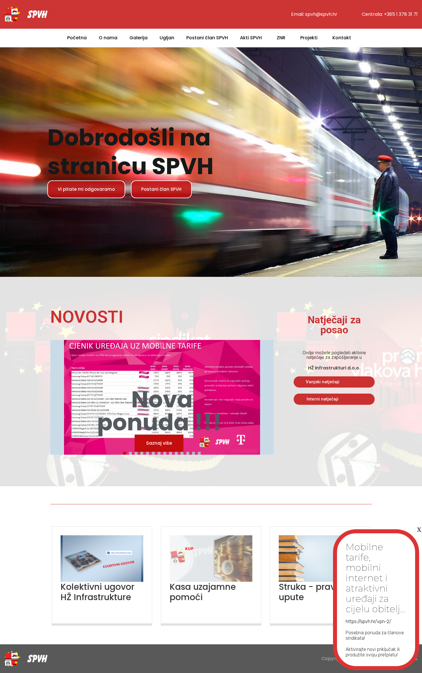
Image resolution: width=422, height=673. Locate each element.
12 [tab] (189, 452)
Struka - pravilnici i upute (319, 592)
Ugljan (167, 37)
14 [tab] (201, 452)
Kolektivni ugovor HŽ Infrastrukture (97, 592)
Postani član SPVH (207, 37)
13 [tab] (195, 452)
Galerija (138, 37)
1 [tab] (126, 452)
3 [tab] (137, 452)
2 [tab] (132, 452)
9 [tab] (172, 452)
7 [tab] (160, 452)
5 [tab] (149, 452)
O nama (108, 37)
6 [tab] (155, 452)
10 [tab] (178, 452)
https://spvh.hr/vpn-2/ (368, 621)
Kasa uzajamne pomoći (203, 592)
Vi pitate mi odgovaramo (86, 189)
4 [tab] (143, 452)
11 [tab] (183, 452)
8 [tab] (166, 452)
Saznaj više (159, 443)
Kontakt (341, 37)
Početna (77, 37)
